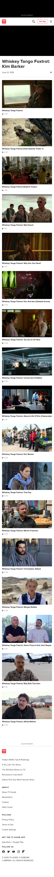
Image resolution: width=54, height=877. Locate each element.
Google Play (18, 842)
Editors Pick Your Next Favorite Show (18, 779)
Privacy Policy (8, 819)
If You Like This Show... (12, 764)
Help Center (7, 807)
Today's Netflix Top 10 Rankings (15, 759)
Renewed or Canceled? (12, 774)
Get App (42, 21)
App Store (6, 842)
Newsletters (7, 797)
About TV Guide (9, 792)
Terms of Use (7, 824)
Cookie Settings (9, 829)
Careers (5, 802)
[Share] (51, 72)
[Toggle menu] (51, 21)
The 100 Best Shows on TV (13, 769)
